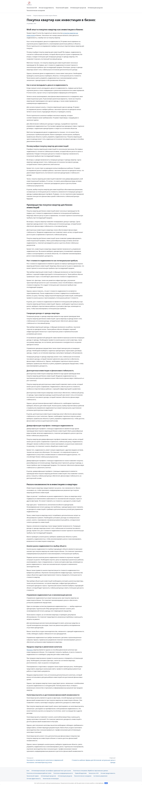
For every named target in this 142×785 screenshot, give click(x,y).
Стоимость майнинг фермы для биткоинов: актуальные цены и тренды (93, 760)
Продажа (30, 650)
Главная (29, 15)
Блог (28, 770)
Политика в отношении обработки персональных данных (90, 770)
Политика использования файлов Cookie (39, 773)
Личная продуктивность (46, 8)
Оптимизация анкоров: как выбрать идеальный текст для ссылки (51, 770)
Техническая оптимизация (51, 778)
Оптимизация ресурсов (95, 8)
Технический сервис (62, 8)
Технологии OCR (32, 8)
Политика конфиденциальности (63, 773)
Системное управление (100, 776)
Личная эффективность (34, 778)
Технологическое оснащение (36, 10)
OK (106, 783)
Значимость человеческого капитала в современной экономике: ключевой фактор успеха (45, 760)
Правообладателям (81, 773)
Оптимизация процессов (78, 8)
